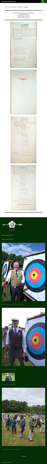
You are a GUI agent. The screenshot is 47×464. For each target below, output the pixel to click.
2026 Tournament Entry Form (7, 239)
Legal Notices (23, 456)
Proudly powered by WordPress (7, 462)
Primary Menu (45, 1)
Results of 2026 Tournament (7, 235)
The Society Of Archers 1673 (9, 1)
